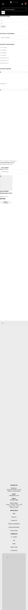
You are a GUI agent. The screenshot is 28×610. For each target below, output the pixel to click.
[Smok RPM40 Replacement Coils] (6, 182)
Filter (3, 26)
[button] (3, 4)
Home (1, 161)
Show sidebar (5, 167)
